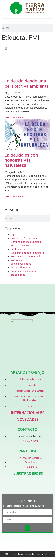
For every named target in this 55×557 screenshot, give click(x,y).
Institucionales (19, 260)
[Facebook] (11, 482)
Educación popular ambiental (27, 252)
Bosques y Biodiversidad (25, 238)
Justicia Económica (22, 267)
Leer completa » (14, 117)
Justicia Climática (21, 263)
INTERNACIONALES (27, 412)
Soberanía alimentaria (23, 271)
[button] (27, 18)
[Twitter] (22, 482)
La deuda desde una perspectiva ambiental (27, 83)
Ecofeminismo (19, 249)
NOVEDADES (27, 419)
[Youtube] (44, 482)
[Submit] (27, 528)
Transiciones (18, 274)
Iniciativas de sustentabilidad (27, 256)
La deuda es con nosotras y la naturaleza (21, 160)
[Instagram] (33, 482)
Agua (14, 234)
